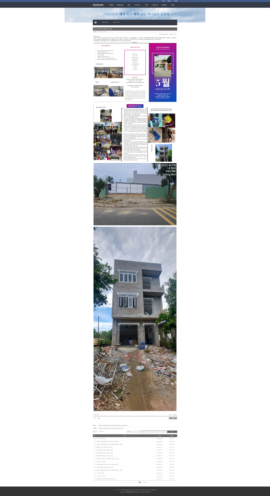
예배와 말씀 (120, 5)
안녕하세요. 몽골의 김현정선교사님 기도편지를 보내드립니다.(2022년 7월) (113, 425)
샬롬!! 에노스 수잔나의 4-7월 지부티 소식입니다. (106, 458)
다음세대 (164, 5)
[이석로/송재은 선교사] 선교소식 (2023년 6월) (105, 464)
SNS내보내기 (96, 414)
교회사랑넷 (148, 491)
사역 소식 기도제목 (100, 473)
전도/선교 (137, 5)
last (145, 482)
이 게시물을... (174, 414)
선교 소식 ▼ (116, 22)
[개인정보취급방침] (117, 489)
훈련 (129, 5)
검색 (172, 431)
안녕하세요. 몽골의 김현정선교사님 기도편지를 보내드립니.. (108, 444)
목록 (173, 418)
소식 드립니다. (99, 438)
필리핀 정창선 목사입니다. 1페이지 (103, 455)
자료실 (173, 5)
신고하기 (169, 414)
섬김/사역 (155, 5)
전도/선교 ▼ (105, 22)
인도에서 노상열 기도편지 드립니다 (103, 467)
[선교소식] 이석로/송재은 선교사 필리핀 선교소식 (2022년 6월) (110, 428)
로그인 (163, 1)
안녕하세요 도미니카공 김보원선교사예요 (104, 478)
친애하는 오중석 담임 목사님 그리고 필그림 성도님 (106, 441)
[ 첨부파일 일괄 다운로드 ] (164, 34)
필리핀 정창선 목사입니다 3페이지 (103, 450)
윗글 (95, 418)
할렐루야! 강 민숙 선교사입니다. (102, 447)
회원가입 (169, 1)
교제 (146, 5)
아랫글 (98, 418)
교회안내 (111, 5)
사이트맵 (175, 1)
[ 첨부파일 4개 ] (172, 34)
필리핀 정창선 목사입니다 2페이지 (103, 452)
